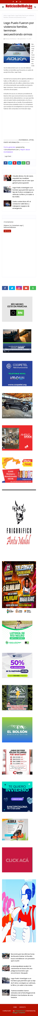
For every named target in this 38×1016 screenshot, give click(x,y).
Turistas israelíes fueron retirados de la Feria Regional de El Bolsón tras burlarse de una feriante (23, 994)
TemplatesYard (20, 1011)
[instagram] (20, 1)
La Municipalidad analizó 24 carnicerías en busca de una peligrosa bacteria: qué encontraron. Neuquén (21, 969)
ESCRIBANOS (8, 152)
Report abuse (25, 149)
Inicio (5, 15)
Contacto (22, 1007)
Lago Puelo (11, 15)
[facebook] (13, 1)
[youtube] (26, 288)
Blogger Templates (19, 1012)
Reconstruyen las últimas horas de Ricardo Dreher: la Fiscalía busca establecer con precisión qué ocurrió (23, 957)
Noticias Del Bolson (11, 39)
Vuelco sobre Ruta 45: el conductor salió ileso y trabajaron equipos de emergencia (21, 204)
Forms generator (10, 147)
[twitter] (17, 1)
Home (15, 1007)
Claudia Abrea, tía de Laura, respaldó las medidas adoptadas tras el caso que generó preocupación (23, 179)
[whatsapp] (33, 288)
